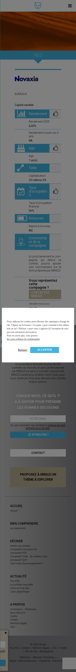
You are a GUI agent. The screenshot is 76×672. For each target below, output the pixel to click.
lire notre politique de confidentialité (23, 339)
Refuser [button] (22, 349)
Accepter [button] (44, 349)
